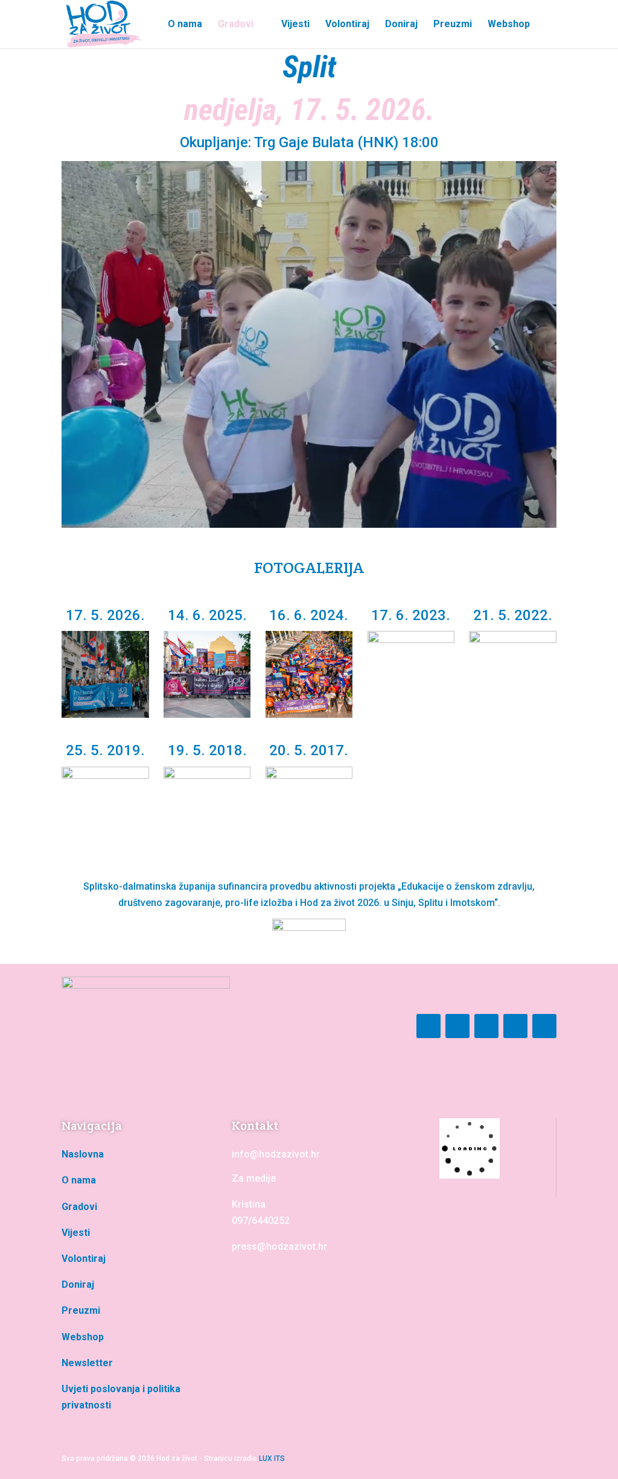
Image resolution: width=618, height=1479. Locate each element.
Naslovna (83, 1154)
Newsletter (87, 1363)
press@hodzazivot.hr (279, 1246)
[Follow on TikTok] (515, 1026)
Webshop (509, 25)
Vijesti (295, 25)
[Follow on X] (544, 1026)
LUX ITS (272, 1458)
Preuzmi (452, 25)
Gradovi (235, 25)
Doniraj (401, 25)
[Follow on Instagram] (457, 1026)
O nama (185, 25)
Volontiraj (347, 25)
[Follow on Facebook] (428, 1026)
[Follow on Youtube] (486, 1026)
